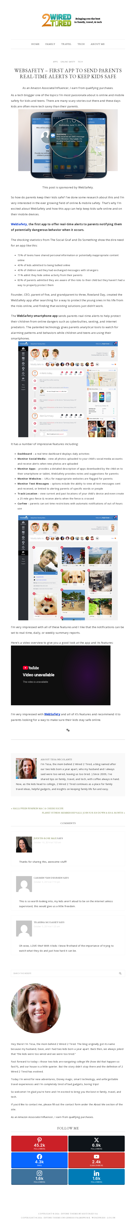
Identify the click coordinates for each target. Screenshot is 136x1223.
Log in (111, 1217)
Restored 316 (90, 1213)
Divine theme (69, 1213)
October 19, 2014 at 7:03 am (47, 842)
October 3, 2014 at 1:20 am (47, 926)
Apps (55, 62)
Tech (80, 62)
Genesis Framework (77, 1217)
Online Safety (68, 62)
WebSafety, (19, 224)
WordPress (98, 1217)
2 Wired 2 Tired (68, 20)
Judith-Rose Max (45, 838)
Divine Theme (52, 1217)
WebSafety (52, 714)
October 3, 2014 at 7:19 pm (47, 882)
